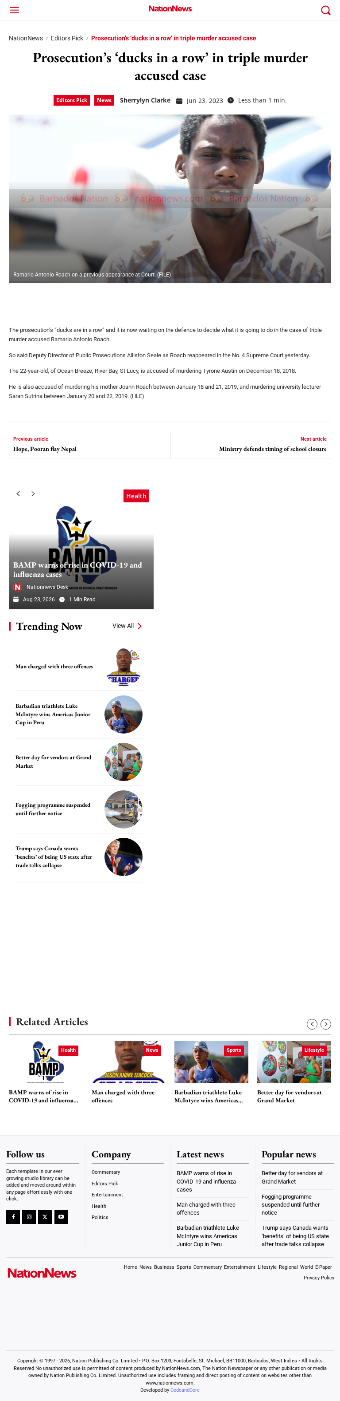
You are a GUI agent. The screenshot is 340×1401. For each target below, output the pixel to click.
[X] (41, 299)
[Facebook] (18, 299)
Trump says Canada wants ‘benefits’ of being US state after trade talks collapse (53, 856)
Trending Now (49, 626)
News (104, 100)
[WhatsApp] (85, 299)
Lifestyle (314, 1050)
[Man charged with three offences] (123, 667)
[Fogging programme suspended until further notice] (123, 809)
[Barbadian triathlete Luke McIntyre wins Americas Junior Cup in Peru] (123, 714)
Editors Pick (67, 38)
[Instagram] (29, 1217)
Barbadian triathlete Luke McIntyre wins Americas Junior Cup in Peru (52, 714)
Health (136, 496)
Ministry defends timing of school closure (273, 449)
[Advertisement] (75, 936)
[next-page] (33, 494)
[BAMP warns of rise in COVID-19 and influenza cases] (81, 547)
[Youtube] (61, 1217)
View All (123, 625)
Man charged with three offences (54, 666)
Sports (234, 1050)
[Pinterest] (63, 299)
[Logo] (170, 8)
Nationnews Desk (47, 587)
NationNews (26, 38)
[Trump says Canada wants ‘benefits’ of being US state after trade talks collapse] (123, 857)
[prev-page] (17, 494)
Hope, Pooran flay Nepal (45, 449)
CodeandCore (185, 1390)
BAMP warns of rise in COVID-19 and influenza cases (77, 570)
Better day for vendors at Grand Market (289, 1096)
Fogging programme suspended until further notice (52, 809)
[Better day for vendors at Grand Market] (123, 762)
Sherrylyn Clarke (145, 100)
